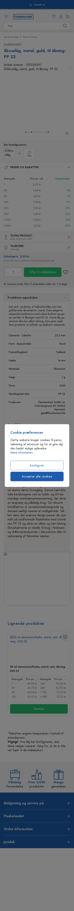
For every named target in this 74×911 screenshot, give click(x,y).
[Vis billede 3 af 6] (35, 132)
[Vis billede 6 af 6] (42, 132)
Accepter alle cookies (37, 476)
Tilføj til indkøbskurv (43, 272)
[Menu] (6, 16)
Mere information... (22, 453)
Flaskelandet (13, 44)
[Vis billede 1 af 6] (31, 132)
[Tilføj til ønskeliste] (65, 272)
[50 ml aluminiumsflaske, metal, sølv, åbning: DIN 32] (39, 648)
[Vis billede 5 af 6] (40, 132)
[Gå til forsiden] (23, 16)
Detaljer (39, 709)
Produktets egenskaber (23, 297)
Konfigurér (37, 465)
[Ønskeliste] (53, 16)
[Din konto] (60, 16)
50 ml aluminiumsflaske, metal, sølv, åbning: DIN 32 (38, 669)
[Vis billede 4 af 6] (38, 132)
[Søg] (65, 26)
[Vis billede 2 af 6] (33, 132)
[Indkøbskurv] (66, 16)
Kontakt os (39, 4)
